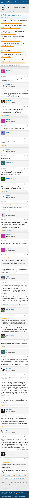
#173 (27, 282)
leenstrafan (4, 12)
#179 (27, 436)
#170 (27, 219)
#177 (27, 374)
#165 (27, 138)
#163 (27, 106)
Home (13, 493)
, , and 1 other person (14, 304)
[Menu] (2, 1)
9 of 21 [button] (13, 475)
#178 (27, 415)
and (7, 230)
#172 (27, 254)
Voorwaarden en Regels (17, 492)
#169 (27, 201)
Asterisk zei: (4, 258)
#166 (27, 155)
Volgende (19, 475)
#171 (27, 240)
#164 (27, 125)
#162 (27, 90)
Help (10, 493)
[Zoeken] (27, 1)
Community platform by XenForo (14, 496)
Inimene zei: (5, 462)
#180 (27, 459)
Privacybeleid (4, 493)
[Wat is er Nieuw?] (23, 1)
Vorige (8, 475)
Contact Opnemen (5, 492)
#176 (27, 356)
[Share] (24, 76)
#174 (27, 315)
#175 (27, 341)
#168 (27, 184)
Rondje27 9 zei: (5, 204)
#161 (27, 76)
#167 (27, 168)
